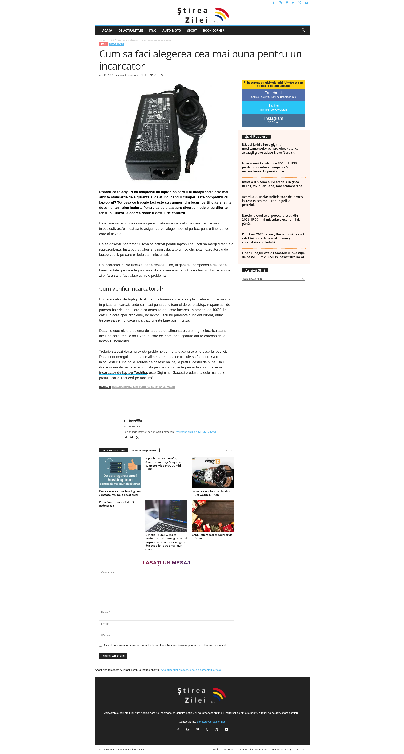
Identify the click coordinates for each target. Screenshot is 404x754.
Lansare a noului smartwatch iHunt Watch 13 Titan (211, 493)
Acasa (107, 30)
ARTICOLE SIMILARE (113, 450)
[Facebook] (273, 3)
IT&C (152, 30)
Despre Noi (229, 749)
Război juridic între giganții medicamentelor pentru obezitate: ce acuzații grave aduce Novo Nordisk (270, 148)
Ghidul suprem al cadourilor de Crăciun (212, 536)
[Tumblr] (293, 3)
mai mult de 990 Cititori (273, 109)
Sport (192, 30)
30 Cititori (273, 122)
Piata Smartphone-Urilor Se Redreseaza (117, 503)
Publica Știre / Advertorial (253, 749)
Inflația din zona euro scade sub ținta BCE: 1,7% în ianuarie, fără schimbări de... (273, 184)
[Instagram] (280, 3)
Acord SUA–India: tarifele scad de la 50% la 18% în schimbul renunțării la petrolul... (272, 201)
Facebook (273, 93)
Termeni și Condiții (282, 749)
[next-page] (232, 450)
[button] (303, 30)
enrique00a (133, 420)
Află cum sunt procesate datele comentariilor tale (191, 669)
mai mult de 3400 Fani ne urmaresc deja (274, 97)
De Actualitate (130, 30)
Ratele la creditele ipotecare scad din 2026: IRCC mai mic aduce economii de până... (271, 219)
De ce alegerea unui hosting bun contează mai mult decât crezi (120, 493)
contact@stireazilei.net (211, 721)
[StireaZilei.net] (202, 15)
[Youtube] (306, 3)
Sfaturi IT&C (116, 44)
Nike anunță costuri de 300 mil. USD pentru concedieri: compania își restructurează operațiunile (269, 167)
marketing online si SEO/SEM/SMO (196, 432)
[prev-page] (227, 450)
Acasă (102, 39)
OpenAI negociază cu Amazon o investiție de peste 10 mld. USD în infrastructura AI (273, 255)
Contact (301, 749)
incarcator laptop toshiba (127, 387)
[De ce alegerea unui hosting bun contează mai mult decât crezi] (120, 472)
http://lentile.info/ (132, 426)
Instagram (273, 118)
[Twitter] (299, 3)
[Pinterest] (286, 3)
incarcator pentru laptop (160, 387)
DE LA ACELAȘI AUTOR (144, 450)
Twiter (273, 105)
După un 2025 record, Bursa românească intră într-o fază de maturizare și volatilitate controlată (273, 238)
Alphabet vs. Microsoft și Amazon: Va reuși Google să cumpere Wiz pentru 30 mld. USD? (163, 463)
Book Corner (213, 30)
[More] (374, 406)
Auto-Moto (171, 30)
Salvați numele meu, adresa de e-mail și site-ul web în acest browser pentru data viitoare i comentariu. (166, 645)
